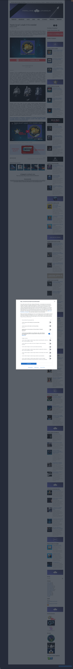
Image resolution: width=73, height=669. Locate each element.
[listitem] (36, 320)
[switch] (49, 322)
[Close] (55, 302)
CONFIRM (29, 363)
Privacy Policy (42, 367)
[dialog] (36, 334)
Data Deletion (30, 367)
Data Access (36, 367)
